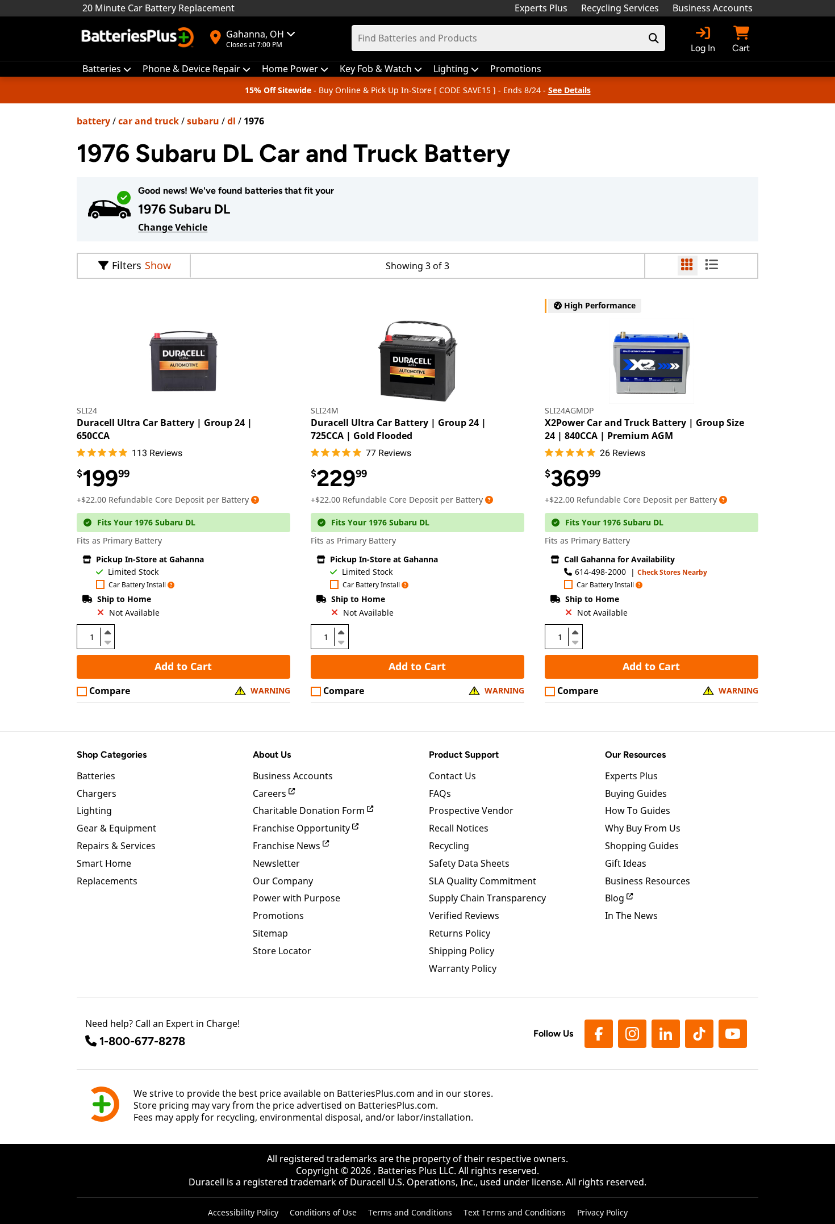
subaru (203, 121)
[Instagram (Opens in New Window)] (632, 1034)
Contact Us (452, 776)
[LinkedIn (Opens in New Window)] (666, 1034)
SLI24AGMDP (569, 410)
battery (93, 121)
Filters (126, 265)
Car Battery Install (137, 585)
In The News (631, 915)
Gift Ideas (625, 863)
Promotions (278, 915)
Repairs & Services (116, 845)
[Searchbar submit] (653, 38)
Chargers (96, 793)
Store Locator (282, 951)
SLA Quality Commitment (482, 881)
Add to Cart (183, 666)
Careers (271, 793)
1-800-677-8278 (142, 1041)
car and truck (148, 121)
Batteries (96, 776)
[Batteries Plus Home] (139, 38)
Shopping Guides (642, 845)
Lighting (94, 810)
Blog (616, 898)
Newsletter (276, 863)
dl (231, 121)
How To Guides (637, 810)
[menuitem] (107, 69)
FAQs (440, 793)
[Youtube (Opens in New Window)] (733, 1034)
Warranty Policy (462, 968)
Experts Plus (541, 8)
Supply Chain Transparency (487, 898)
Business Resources (647, 881)
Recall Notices (459, 828)
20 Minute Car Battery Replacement (158, 8)
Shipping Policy (461, 951)
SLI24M (325, 410)
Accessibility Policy (243, 1212)
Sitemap (270, 933)
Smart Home (104, 863)
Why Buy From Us (642, 828)
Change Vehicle (172, 227)
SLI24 (87, 410)
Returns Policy (459, 933)
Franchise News (288, 845)
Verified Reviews (464, 915)
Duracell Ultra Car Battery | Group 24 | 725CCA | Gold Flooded (398, 428)
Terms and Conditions (410, 1212)
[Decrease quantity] (107, 641)
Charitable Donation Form (310, 810)
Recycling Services (620, 8)
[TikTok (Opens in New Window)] (699, 1034)
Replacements (107, 881)
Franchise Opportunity (302, 828)
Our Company (283, 881)
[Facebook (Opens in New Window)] (598, 1034)
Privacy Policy (602, 1212)
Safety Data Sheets (469, 863)
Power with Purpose (296, 898)
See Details (569, 90)
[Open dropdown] (255, 499)
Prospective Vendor (471, 810)
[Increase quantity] (107, 632)
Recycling (449, 845)
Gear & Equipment (116, 828)
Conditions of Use (323, 1212)
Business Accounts (713, 8)
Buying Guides (636, 793)
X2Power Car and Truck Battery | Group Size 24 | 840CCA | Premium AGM (644, 428)
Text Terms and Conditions (515, 1212)
